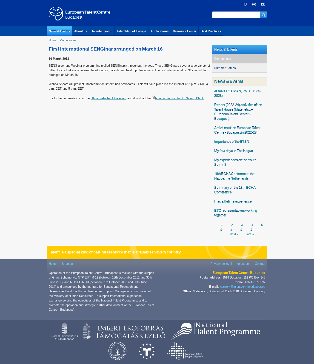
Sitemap (67, 263)
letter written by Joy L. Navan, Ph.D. (179, 98)
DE (263, 4)
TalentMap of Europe (131, 31)
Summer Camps (225, 68)
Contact (260, 263)
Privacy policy (220, 263)
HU (245, 4)
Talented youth (101, 31)
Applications (159, 31)
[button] (263, 14)
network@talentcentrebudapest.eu (242, 286)
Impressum (242, 263)
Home (52, 40)
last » (250, 234)
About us (80, 31)
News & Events (59, 31)
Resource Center (184, 31)
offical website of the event (108, 98)
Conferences (68, 40)
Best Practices (211, 31)
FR (254, 4)
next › (234, 234)
